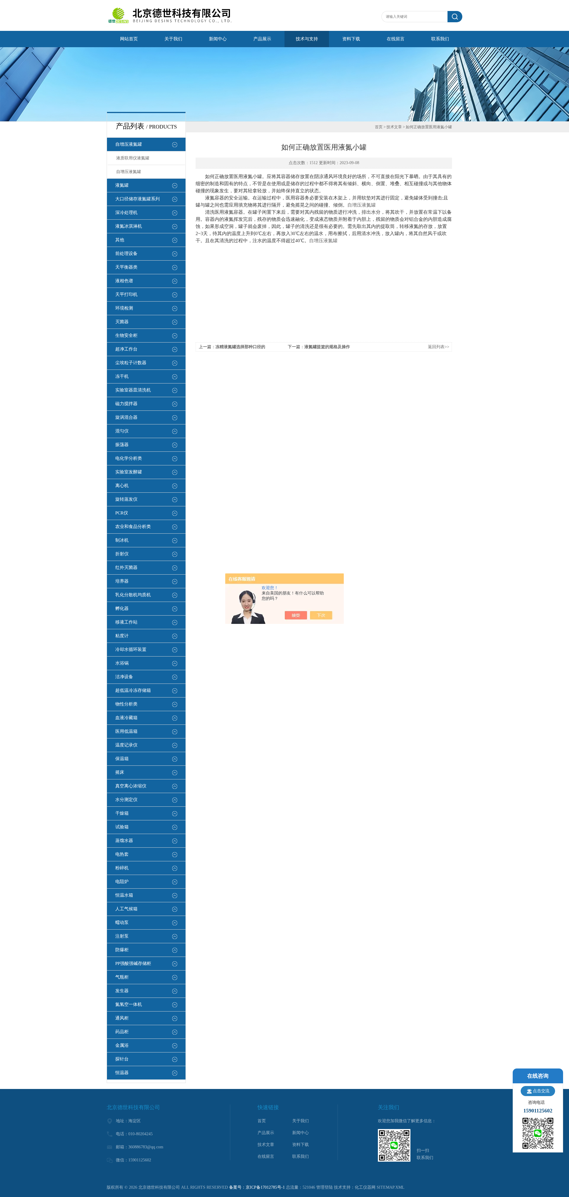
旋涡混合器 (126, 417)
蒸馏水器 (124, 840)
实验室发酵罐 (128, 472)
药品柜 (122, 1031)
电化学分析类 (128, 458)
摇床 (119, 772)
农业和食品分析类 (133, 526)
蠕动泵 (122, 922)
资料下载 (351, 39)
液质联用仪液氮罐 (132, 158)
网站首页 (129, 39)
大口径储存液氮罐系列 (137, 198)
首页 (379, 127)
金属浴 (122, 1045)
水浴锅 (122, 663)
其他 (119, 239)
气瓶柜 (122, 977)
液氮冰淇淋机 (128, 226)
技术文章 (394, 127)
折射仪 (122, 553)
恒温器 (122, 1072)
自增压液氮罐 (128, 144)
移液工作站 (126, 622)
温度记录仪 (126, 745)
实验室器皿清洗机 (133, 390)
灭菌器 (122, 321)
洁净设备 (124, 676)
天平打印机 (126, 294)
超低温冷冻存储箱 (133, 690)
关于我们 (173, 39)
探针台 (122, 1059)
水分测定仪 (126, 799)
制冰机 (122, 540)
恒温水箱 (124, 895)
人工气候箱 (126, 908)
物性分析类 (126, 704)
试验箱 (122, 827)
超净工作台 (126, 349)
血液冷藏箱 (126, 717)
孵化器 (122, 608)
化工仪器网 (365, 1187)
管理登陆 (324, 1187)
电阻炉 (122, 881)
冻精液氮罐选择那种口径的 (240, 347)
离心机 (122, 485)
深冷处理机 (126, 212)
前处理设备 (126, 253)
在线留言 (396, 39)
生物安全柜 (126, 335)
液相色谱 (124, 280)
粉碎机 (122, 867)
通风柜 (122, 1018)
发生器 (122, 990)
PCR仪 (121, 512)
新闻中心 (218, 39)
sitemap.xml (391, 1187)
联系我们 (440, 39)
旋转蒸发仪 (126, 499)
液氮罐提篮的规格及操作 (327, 347)
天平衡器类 (126, 267)
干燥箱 (122, 813)
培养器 (122, 581)
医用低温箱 (126, 731)
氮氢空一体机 (128, 1004)
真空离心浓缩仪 (130, 786)
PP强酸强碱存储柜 (133, 963)
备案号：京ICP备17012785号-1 (257, 1187)
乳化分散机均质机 (133, 594)
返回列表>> (438, 347)
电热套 (122, 854)
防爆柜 (122, 949)
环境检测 (124, 308)
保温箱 (122, 758)
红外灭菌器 (126, 567)
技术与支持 (307, 39)
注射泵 (122, 936)
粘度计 (122, 635)
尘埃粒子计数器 (130, 362)
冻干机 (122, 376)
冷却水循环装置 (130, 649)
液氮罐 (122, 185)
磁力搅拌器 (126, 403)
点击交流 (541, 1091)
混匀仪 (122, 431)
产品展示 (262, 39)
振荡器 (122, 444)
